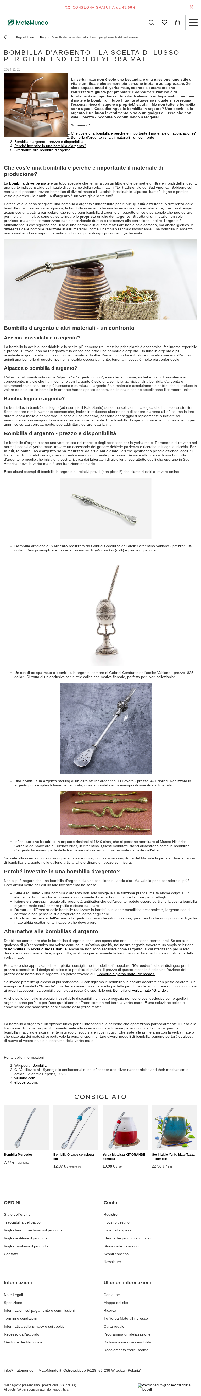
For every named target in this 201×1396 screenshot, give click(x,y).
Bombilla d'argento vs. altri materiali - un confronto (112, 137)
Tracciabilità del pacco (22, 1222)
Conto (110, 1202)
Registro (111, 1214)
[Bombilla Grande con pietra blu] (76, 1128)
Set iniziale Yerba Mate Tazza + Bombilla (173, 1157)
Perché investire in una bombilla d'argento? (50, 146)
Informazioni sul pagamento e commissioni (39, 1310)
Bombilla (39, 1065)
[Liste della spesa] (164, 22)
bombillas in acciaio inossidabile (37, 949)
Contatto (11, 1254)
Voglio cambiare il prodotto (26, 1246)
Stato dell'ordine (17, 1214)
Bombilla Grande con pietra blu (73, 1157)
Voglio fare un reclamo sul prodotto (33, 1230)
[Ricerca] (151, 22)
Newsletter (112, 1262)
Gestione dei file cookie (23, 1342)
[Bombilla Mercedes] (26, 1128)
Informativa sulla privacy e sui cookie (34, 1326)
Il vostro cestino (117, 1222)
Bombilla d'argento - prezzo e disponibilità (48, 141)
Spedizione (13, 1302)
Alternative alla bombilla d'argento (42, 150)
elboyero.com (25, 1082)
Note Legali (13, 1295)
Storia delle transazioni (122, 1246)
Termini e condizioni (20, 1318)
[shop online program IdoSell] (167, 1387)
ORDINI (12, 1202)
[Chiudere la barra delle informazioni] (191, 7)
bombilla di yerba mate (29, 183)
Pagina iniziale (25, 37)
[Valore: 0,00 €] (177, 22)
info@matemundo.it (20, 1370)
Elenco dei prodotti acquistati (127, 1238)
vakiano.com (24, 1078)
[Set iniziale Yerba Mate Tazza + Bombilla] (174, 1128)
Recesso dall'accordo (21, 1334)
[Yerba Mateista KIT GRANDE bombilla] (125, 1128)
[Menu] (193, 22)
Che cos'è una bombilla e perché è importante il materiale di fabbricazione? (133, 133)
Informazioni (18, 1282)
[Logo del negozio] (28, 22)
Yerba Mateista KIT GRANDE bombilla (124, 1157)
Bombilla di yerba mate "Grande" (140, 990)
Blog (43, 37)
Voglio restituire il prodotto (25, 1238)
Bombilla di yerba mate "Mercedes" (126, 974)
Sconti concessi (116, 1254)
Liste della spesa (117, 1230)
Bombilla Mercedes (18, 1155)
